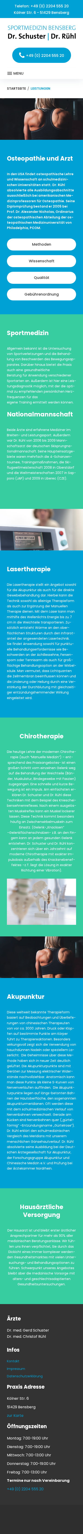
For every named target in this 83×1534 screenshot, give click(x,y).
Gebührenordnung (41, 294)
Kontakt (13, 1361)
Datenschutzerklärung (25, 1376)
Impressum (16, 1368)
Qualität (41, 277)
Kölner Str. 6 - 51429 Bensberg (41, 12)
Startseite (16, 88)
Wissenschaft (41, 261)
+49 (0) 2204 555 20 (49, 6)
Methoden (41, 244)
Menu (18, 73)
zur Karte (15, 1415)
